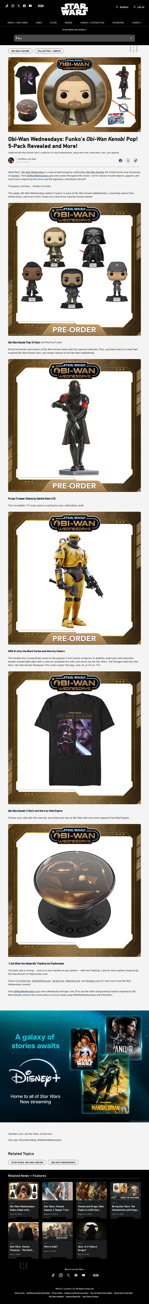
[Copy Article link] (135, 160)
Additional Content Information (38, 1293)
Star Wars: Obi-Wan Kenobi (27, 1162)
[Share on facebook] (120, 160)
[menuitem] (39, 23)
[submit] (117, 7)
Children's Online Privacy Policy (76, 1293)
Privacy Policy (57, 1293)
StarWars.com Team (27, 159)
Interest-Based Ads (73, 1296)
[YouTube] (30, 5)
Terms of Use (19, 1293)
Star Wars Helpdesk (56, 1296)
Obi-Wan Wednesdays (63, 1162)
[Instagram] (12, 5)
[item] (17, 23)
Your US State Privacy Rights (101, 1293)
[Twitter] (18, 5)
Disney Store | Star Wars (123, 1293)
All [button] (20, 38)
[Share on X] (128, 160)
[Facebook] (24, 5)
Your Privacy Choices (90, 1296)
